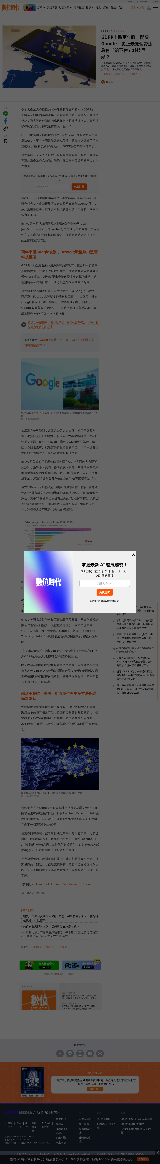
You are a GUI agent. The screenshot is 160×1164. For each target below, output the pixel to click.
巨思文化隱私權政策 (110, 600)
